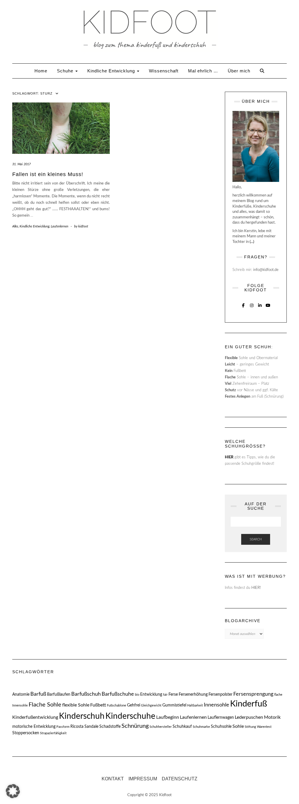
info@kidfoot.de (266, 270)
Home (40, 70)
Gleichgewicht (151, 705)
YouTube (268, 304)
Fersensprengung (253, 694)
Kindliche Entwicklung (111, 70)
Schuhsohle (221, 727)
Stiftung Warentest (258, 726)
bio (137, 694)
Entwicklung (151, 694)
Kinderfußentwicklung (35, 717)
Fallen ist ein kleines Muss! (47, 174)
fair (165, 694)
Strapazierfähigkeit (53, 733)
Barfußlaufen (58, 694)
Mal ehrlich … (203, 70)
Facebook (243, 304)
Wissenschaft (163, 70)
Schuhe (66, 70)
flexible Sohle (75, 705)
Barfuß (38, 694)
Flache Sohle (45, 705)
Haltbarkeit (195, 705)
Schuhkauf (182, 727)
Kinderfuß (248, 703)
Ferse (173, 694)
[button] (13, 791)
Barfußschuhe (118, 694)
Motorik (272, 717)
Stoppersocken (25, 733)
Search (256, 539)
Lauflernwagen (221, 718)
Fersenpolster (220, 694)
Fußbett (98, 705)
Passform (62, 726)
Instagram (251, 304)
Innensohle (216, 705)
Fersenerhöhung (193, 694)
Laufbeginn (167, 717)
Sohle (238, 726)
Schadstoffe (110, 727)
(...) (252, 242)
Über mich (239, 70)
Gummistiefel (174, 705)
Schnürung (135, 726)
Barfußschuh (86, 694)
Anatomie (20, 694)
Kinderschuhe (130, 716)
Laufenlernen (59, 226)
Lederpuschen (249, 717)
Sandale (91, 727)
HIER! (256, 588)
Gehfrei (133, 705)
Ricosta (77, 727)
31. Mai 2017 (21, 164)
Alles (15, 226)
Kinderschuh (82, 716)
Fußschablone (116, 705)
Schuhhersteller (161, 726)
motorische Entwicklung (33, 727)
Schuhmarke (201, 726)
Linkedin (259, 304)
